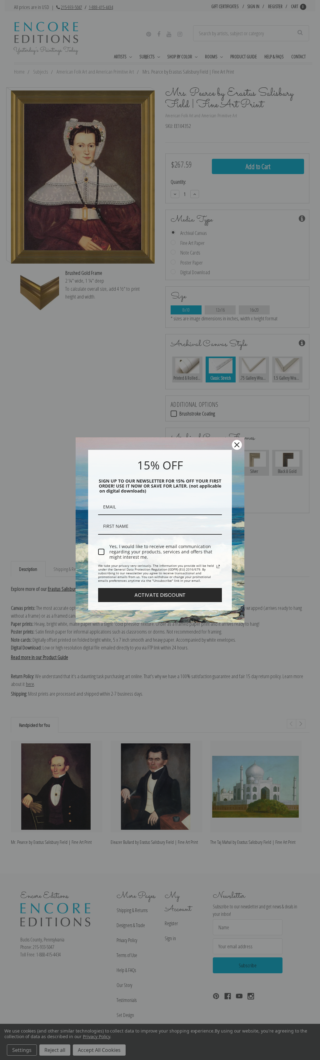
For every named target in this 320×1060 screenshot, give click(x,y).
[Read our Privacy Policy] (218, 566)
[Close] (236, 444)
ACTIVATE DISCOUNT (160, 595)
